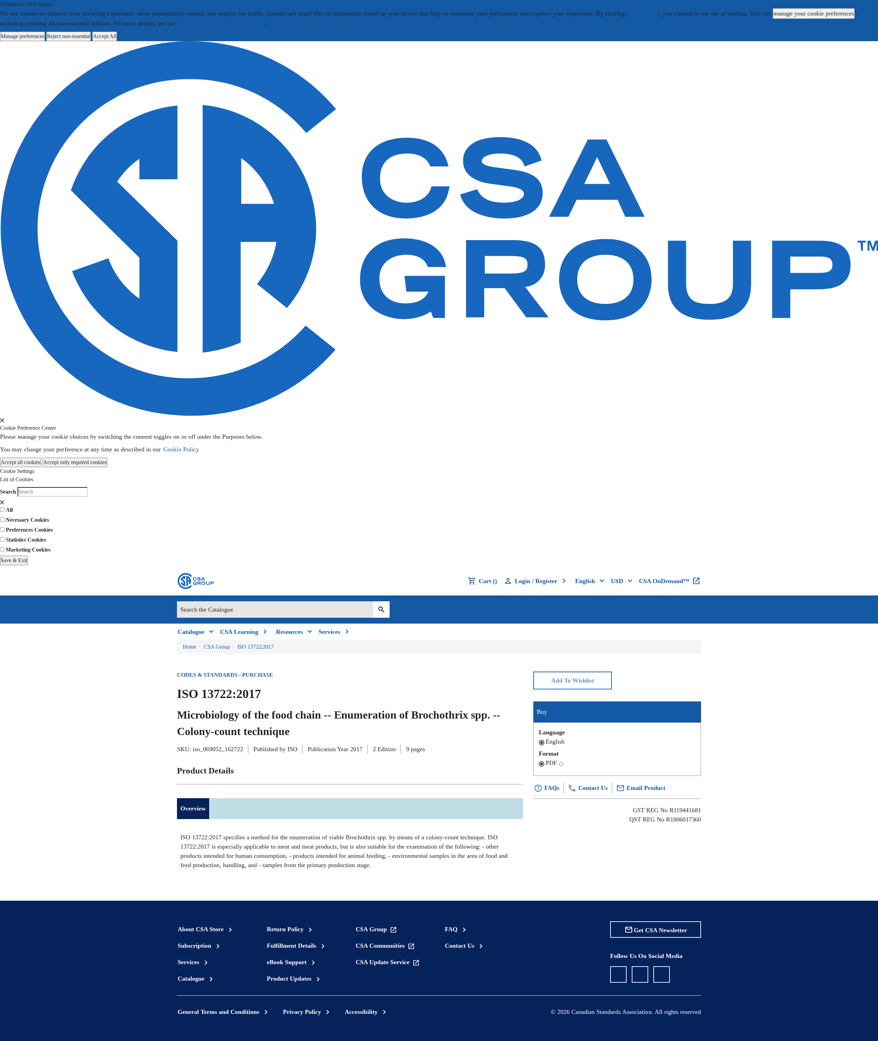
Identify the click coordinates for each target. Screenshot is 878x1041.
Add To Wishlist (572, 680)
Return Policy (285, 929)
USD (617, 581)
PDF (551, 762)
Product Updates (289, 978)
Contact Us (459, 945)
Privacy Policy (302, 1011)
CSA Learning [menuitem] (239, 631)
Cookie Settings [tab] (17, 471)
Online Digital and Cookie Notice (221, 23)
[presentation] (2, 420)
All (9, 510)
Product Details (205, 770)
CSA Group (217, 647)
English (555, 741)
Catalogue (191, 978)
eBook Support (287, 962)
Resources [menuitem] (289, 631)
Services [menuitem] (329, 631)
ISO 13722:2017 (255, 647)
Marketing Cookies (28, 550)
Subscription (194, 945)
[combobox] (275, 609)
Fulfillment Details (291, 945)
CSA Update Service (383, 962)
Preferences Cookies (29, 530)
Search (8, 492)
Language (552, 732)
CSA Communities (380, 945)
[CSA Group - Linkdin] (640, 974)
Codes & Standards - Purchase (225, 675)
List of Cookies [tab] (16, 479)
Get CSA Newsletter (660, 930)
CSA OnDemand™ (664, 581)
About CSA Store (201, 929)
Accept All (642, 13)
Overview (193, 808)
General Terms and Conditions (218, 1011)
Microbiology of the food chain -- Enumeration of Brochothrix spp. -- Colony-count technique (338, 723)
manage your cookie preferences (813, 13)
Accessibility (361, 1011)
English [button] (585, 581)
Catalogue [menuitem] (191, 631)
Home (189, 647)
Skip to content (3, 8)
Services (188, 962)
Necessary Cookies (27, 520)
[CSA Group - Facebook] (618, 974)
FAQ (451, 929)
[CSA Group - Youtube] (661, 974)
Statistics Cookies (26, 540)
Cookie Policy (181, 449)
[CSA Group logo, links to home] (196, 581)
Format (549, 753)
